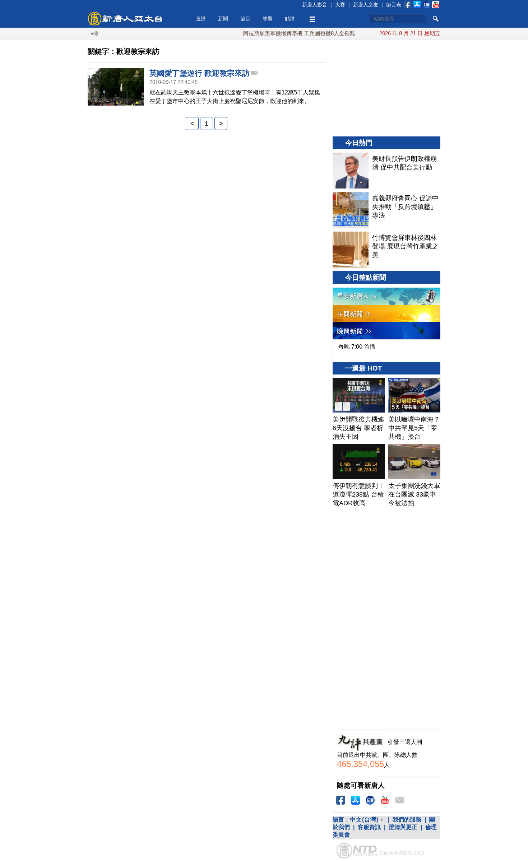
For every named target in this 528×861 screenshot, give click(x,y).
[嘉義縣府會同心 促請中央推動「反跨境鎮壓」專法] (351, 210)
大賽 (340, 5)
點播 (290, 19)
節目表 (393, 5)
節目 (245, 19)
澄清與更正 (403, 827)
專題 (268, 19)
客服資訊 (369, 827)
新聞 (223, 19)
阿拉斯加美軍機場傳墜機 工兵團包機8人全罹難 (286, 33)
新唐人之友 (365, 5)
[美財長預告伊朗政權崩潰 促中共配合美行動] (351, 171)
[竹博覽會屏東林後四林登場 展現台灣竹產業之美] (351, 249)
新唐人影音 (314, 5)
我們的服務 (407, 819)
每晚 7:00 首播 (356, 347)
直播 (201, 19)
